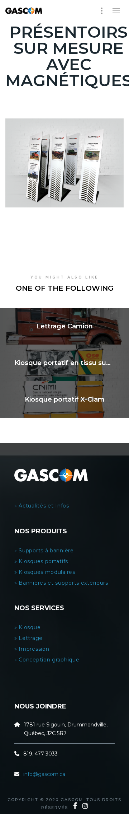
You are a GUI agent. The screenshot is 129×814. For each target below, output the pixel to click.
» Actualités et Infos (42, 505)
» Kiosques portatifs (41, 561)
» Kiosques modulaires (45, 572)
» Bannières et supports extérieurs (62, 583)
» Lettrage (28, 638)
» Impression (31, 649)
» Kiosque (27, 627)
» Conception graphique (46, 659)
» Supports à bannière (44, 550)
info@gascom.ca (44, 774)
